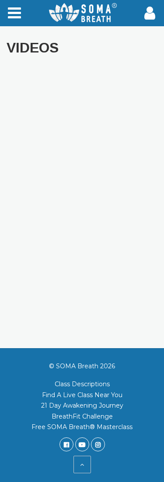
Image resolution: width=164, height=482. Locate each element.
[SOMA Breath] (82, 13)
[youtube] (82, 444)
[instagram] (98, 444)
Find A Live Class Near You (82, 395)
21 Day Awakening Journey (82, 405)
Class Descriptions (82, 384)
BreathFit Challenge (82, 416)
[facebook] (66, 444)
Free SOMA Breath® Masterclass (82, 427)
